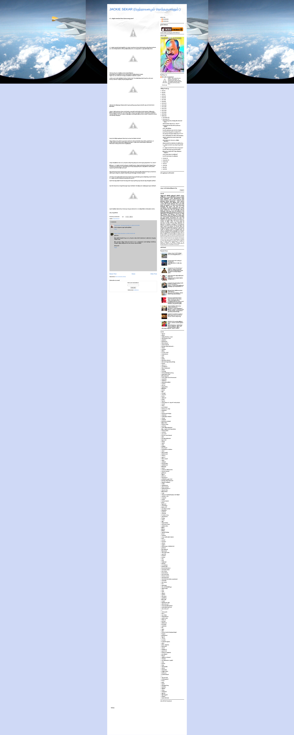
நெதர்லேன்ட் (164, 511)
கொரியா (169, 215)
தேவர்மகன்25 (164, 646)
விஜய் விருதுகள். (165, 694)
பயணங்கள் (164, 432)
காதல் (163, 444)
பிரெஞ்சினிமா (163, 218)
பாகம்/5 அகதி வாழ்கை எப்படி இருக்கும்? (170, 154)
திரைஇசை (174, 224)
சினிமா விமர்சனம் (164, 199)
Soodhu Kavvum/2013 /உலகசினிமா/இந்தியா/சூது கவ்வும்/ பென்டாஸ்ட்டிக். (175, 314)
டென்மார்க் (164, 640)
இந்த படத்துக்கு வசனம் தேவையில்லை (169, 429)
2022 (163, 92)
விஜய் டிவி (163, 693)
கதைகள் (177, 216)
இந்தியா (163, 527)
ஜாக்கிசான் (179, 234)
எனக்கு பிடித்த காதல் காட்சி (167, 607)
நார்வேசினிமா (175, 231)
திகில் (169, 223)
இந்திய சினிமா (170, 220)
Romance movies (165, 575)
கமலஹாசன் (182, 230)
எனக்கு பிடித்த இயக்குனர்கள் (167, 240)
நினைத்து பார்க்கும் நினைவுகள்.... (168, 201)
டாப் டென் (163, 638)
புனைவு (169, 218)
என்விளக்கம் (162, 219)
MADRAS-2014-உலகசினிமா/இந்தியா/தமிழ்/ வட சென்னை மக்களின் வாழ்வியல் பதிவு (175, 322)
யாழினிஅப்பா (179, 211)
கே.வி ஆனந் (164, 624)
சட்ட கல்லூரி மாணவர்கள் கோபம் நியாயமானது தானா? (173, 147)
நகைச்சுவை (164, 425)
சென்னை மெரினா (165, 430)
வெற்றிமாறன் (164, 561)
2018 (163, 97)
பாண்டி (171, 243)
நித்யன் (115, 233)
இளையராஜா (164, 599)
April (164, 169)
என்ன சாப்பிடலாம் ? (165, 608)
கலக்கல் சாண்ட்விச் (176, 199)
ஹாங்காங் (163, 563)
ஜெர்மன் (163, 228)
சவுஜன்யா (163, 544)
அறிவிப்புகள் (162, 215)
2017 (163, 99)
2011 (163, 110)
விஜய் (163, 521)
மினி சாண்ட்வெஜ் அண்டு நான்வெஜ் (168, 361)
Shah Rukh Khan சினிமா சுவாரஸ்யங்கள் (170, 579)
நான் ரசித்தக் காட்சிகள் (166, 508)
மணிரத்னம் (171, 226)
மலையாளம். (172, 214)
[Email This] (126, 217)
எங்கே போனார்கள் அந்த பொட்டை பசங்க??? (171, 123)
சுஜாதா (182, 240)
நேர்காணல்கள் (164, 550)
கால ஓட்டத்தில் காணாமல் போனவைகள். (169, 377)
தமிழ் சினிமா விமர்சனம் (166, 360)
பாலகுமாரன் (164, 513)
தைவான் (181, 241)
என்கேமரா (175, 225)
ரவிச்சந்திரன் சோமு (165, 685)
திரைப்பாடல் (168, 228)
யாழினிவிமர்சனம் (165, 485)
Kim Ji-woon (164, 571)
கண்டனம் (180, 212)
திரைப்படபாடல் (168, 231)
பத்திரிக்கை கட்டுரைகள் (176, 242)
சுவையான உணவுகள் (165, 471)
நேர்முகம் (163, 655)
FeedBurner (136, 290)
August (164, 161)
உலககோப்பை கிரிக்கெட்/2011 (179, 227)
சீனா (162, 627)
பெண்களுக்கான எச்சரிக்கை (167, 449)
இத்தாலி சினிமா (179, 229)
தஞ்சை (163, 643)
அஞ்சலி (163, 443)
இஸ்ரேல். (166, 233)
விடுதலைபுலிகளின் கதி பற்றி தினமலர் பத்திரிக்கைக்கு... (173, 143)
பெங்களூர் (165, 214)
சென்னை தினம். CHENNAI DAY (168, 546)
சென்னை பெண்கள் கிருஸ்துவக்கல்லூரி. (171, 241)
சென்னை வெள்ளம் (165, 501)
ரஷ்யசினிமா (172, 244)
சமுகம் (180, 203)
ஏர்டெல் (163, 613)
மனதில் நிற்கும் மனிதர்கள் (172, 219)
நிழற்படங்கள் (162, 224)
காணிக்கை (179, 233)
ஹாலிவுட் (168, 205)
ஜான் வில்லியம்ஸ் (165, 549)
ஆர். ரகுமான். (164, 596)
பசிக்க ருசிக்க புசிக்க (165, 552)
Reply (115, 229)
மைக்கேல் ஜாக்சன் (165, 679)
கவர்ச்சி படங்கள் (176, 240)
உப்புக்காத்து (165, 208)
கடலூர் (163, 493)
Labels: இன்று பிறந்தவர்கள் (167, 427)
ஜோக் (183, 213)
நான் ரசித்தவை (164, 654)
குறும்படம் (181, 225)
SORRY (169, 78)
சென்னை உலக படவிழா (177, 217)
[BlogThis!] (127, 217)
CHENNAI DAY (163, 227)
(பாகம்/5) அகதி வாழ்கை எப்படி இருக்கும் (170, 156)
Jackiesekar (166, 19)
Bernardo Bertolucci (166, 568)
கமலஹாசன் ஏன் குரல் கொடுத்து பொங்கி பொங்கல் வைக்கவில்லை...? (175, 283)
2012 (163, 108)
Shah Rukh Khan (165, 577)
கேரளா (163, 538)
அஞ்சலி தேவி (164, 585)
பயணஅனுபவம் (163, 207)
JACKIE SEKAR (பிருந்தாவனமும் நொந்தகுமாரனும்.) (145, 9)
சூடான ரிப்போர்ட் (166, 217)
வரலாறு (176, 244)
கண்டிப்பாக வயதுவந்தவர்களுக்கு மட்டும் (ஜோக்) (169, 230)
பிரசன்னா (163, 663)
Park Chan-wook (175, 238)
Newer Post (112, 274)
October (165, 158)
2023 (163, 90)
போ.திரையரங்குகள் (163, 244)
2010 (163, 112)
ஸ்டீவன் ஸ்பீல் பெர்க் (165, 697)
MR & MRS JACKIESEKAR (168, 77)
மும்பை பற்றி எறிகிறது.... (167, 128)
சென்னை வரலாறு (179, 220)
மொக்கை (163, 557)
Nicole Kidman (168, 238)
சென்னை (170, 206)
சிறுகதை (174, 215)
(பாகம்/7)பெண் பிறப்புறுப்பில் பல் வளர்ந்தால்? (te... (172, 131)
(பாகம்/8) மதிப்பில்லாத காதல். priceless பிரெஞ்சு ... (172, 130)
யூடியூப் (163, 682)
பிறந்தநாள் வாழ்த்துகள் (166, 482)
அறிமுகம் (163, 593)
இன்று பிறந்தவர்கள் (165, 375)
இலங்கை (161, 233)
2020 (163, 94)
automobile (164, 580)
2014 (163, 105)
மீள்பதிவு (168, 224)
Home (133, 274)
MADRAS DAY (169, 225)
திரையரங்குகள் (164, 447)
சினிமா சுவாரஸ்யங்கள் (173, 207)
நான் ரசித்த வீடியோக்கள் (177, 223)
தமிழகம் (173, 195)
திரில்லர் (174, 202)
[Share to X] (129, 217)
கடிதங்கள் (174, 212)
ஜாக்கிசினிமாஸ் (164, 635)
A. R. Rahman (165, 565)
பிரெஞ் (175, 243)
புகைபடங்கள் (162, 223)
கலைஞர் (163, 499)
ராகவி (163, 560)
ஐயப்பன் (163, 533)
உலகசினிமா (166, 202)
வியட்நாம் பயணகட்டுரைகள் (167, 435)
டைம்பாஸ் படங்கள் (165, 352)
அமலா (163, 590)
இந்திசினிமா (171, 213)
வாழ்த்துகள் (164, 419)
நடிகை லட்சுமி (164, 651)
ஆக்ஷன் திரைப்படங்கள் (165, 209)
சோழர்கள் (163, 633)
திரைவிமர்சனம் (177, 198)
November (165, 119)
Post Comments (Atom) (121, 276)
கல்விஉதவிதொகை (165, 616)
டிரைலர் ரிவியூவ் (164, 505)
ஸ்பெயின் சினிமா (179, 226)
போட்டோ (180, 214)
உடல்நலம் (163, 601)
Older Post (153, 274)
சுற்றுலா (163, 460)
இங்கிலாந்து (170, 227)
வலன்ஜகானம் (164, 691)
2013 (163, 106)
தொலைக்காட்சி (164, 477)
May (164, 167)
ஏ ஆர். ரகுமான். (164, 611)
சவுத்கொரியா (164, 626)
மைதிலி (161, 229)
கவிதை (182, 216)
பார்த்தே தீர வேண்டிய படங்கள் (167, 336)
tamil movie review (166, 524)
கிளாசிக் (178, 213)
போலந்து (173, 232)
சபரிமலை (163, 543)
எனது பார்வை (171, 211)
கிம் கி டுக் (164, 621)
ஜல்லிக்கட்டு (164, 472)
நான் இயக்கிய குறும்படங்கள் (177, 228)
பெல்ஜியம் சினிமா (180, 243)
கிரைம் (161, 205)
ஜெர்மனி (163, 637)
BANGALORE (165, 566)
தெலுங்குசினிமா (163, 213)
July (164, 163)
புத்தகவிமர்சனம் (167, 232)
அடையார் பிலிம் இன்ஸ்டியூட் (175, 239)
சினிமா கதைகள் (163, 226)
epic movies (167, 239)
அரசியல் (182, 201)
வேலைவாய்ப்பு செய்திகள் (166, 421)
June (164, 165)
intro (163, 583)
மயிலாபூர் (163, 418)
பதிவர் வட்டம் (179, 206)
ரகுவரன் (163, 683)
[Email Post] (123, 216)
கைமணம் (163, 540)
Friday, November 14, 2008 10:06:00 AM (126, 233)
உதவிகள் (163, 468)
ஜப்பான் (163, 231)
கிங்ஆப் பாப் (164, 619)
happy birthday (165, 522)
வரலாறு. (163, 519)
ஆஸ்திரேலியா (164, 597)
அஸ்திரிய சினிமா (180, 232)
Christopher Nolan (166, 569)
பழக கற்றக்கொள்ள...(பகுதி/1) (167, 660)
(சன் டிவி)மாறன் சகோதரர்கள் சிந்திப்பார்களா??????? (173, 133)
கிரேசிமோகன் (164, 622)
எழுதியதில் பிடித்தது (172, 233)
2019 (163, 96)
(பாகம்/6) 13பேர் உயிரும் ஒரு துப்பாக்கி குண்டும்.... (172, 149)
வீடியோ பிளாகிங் (165, 452)
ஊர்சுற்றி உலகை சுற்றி (166, 602)
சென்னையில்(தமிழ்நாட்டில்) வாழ (176, 208)
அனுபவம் (163, 195)
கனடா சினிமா (164, 615)
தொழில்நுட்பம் (164, 649)
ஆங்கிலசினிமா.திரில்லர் (164, 212)
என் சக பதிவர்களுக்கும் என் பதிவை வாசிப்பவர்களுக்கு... (173, 135)
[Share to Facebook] (130, 217)
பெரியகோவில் (164, 669)
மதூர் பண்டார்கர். (165, 677)
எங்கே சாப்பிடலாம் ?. (165, 604)
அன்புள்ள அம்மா (165, 490)
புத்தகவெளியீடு (164, 666)
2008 (163, 115)
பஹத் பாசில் (164, 554)
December (165, 117)
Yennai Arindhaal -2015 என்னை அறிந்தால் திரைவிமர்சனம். (174, 306)
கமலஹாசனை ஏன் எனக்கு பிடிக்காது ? (175, 268)
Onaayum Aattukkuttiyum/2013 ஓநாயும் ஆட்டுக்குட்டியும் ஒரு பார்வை (174, 298)
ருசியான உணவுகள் (165, 486)
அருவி (163, 591)
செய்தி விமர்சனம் (116, 218)
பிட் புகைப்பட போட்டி (165, 515)
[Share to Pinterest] (132, 217)
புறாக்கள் (163, 668)
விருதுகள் (163, 696)
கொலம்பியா (173, 234)
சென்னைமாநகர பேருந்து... (177, 218)
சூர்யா (161, 241)
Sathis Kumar (117, 225)
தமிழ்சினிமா (166, 198)
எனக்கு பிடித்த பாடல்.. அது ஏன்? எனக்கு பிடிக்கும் (172, 216)
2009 (163, 114)
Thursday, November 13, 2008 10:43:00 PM (130, 225)
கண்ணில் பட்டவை (165, 496)
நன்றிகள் (182, 207)
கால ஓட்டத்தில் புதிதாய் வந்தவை (168, 536)
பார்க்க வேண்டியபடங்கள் (178, 197)
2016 (163, 101)
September (165, 160)
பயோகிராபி (164, 658)
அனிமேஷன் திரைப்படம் (169, 229)
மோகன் (163, 680)
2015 (163, 103)
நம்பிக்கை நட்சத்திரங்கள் (164, 242)
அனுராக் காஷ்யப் (165, 588)
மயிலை (163, 450)
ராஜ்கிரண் (163, 688)
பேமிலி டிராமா (164, 672)
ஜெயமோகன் (164, 504)
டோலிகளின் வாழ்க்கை (166, 641)
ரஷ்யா (163, 558)
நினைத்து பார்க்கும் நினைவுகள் (167, 480)
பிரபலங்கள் (164, 555)
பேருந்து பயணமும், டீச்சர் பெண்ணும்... (175, 253)
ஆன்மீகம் (182, 239)
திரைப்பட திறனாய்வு (165, 644)
